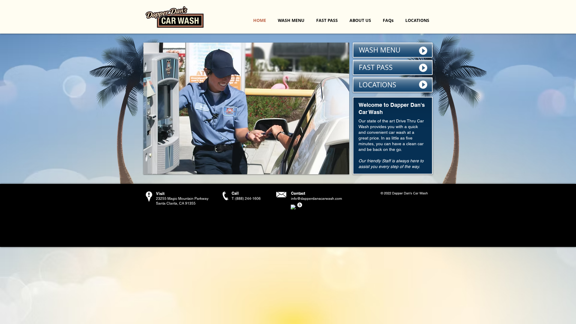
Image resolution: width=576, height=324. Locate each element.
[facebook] (293, 207)
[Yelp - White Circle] (299, 204)
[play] (337, 169)
